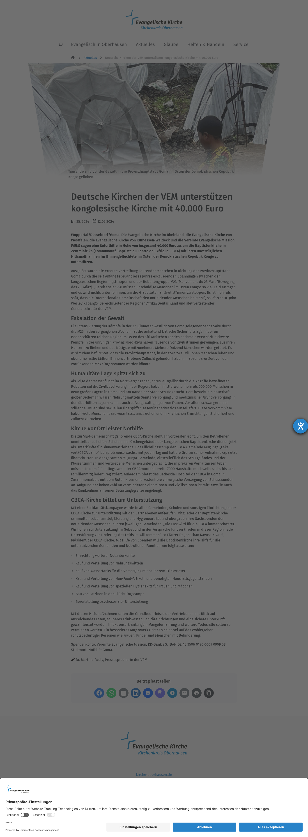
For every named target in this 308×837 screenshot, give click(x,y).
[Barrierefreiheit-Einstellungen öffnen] (300, 426)
